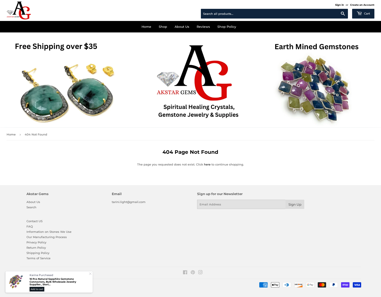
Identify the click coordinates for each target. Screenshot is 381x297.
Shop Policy (226, 27)
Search (31, 207)
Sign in (339, 4)
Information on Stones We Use (48, 231)
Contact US (34, 221)
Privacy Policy (36, 242)
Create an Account (362, 4)
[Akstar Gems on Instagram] (200, 273)
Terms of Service (38, 258)
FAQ (29, 226)
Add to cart (37, 289)
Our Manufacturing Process (46, 237)
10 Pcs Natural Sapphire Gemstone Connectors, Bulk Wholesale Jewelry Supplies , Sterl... (53, 282)
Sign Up (294, 204)
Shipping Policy (37, 253)
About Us (182, 27)
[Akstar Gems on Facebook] (185, 273)
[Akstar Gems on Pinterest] (192, 273)
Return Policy (36, 247)
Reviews (203, 27)
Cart (366, 13)
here (207, 164)
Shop (163, 27)
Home (146, 27)
